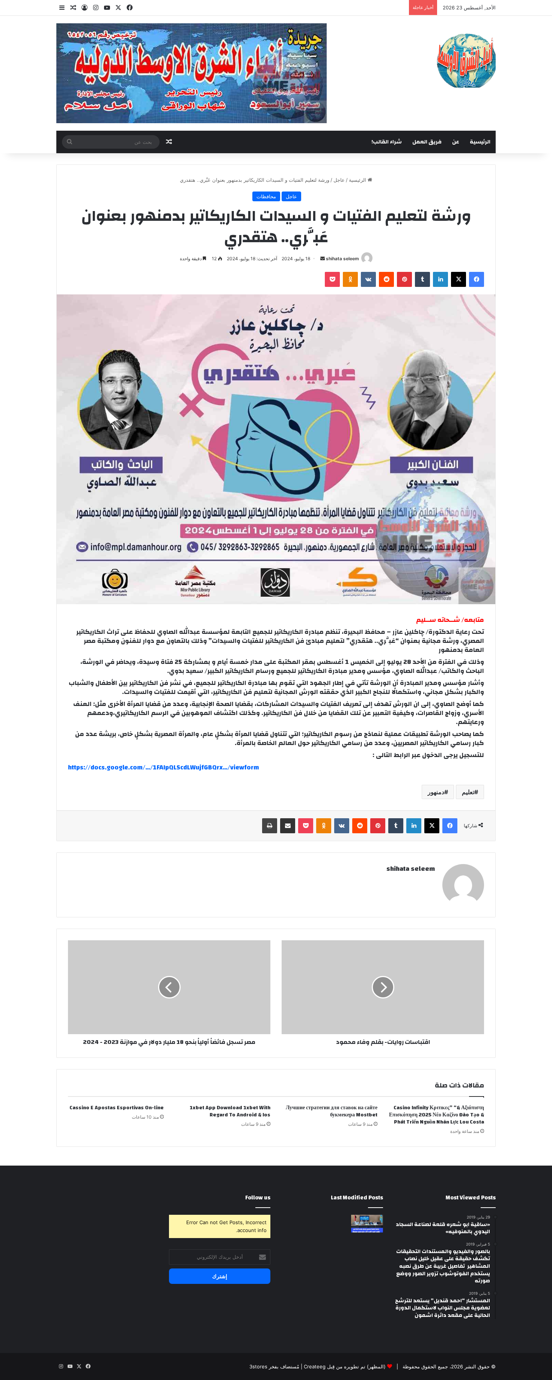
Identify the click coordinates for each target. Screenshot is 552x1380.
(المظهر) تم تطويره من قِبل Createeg (345, 1366)
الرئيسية (480, 142)
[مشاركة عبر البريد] (287, 825)
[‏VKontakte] (368, 279)
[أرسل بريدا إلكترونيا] (322, 258)
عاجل (339, 180)
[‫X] (458, 279)
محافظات (266, 196)
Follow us (257, 1198)
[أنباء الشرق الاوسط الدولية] (466, 60)
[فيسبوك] (476, 279)
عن (455, 142)
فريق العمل (427, 142)
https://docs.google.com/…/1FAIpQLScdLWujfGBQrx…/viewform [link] (163, 767)
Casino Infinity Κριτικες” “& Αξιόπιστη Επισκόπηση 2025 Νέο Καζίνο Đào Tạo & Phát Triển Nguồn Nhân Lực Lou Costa (436, 1115)
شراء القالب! (386, 142)
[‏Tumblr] (422, 279)
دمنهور (436, 792)
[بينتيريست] (404, 279)
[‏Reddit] (386, 279)
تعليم (468, 792)
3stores (258, 1366)
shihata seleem (342, 258)
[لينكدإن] (440, 279)
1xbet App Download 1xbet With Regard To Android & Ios (230, 1111)
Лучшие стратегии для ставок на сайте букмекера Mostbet (331, 1111)
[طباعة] (269, 825)
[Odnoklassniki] (350, 279)
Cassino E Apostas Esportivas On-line (116, 1108)
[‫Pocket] (332, 279)
